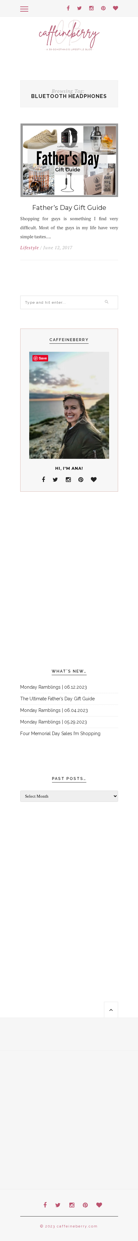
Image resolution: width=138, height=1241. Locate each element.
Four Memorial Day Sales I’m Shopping (60, 733)
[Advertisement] (69, 580)
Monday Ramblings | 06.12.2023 (53, 687)
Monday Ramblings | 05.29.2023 (53, 721)
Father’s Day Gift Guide (69, 208)
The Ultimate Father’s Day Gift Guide (57, 698)
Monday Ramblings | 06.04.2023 (54, 710)
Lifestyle (29, 247)
